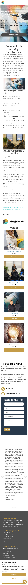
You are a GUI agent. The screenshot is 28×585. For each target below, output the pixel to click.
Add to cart (14, 256)
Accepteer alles (14, 574)
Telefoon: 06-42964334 (8, 550)
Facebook (5, 540)
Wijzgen (14, 578)
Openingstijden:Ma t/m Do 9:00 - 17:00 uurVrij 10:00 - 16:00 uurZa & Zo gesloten (9, 535)
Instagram (5, 542)
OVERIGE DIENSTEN (14, 35)
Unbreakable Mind (16, 74)
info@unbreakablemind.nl (13, 394)
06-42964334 (9, 389)
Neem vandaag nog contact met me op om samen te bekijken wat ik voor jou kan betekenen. (13, 209)
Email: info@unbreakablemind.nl (10, 548)
